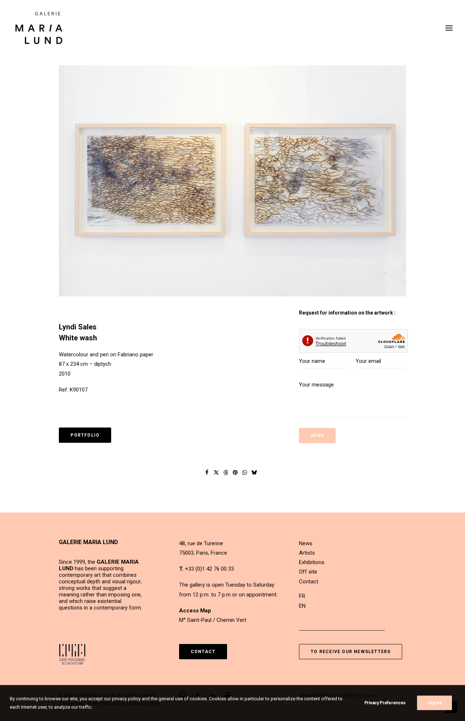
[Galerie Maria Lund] (38, 28)
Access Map (195, 610)
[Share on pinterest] (235, 472)
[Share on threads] (226, 472)
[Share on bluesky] (254, 472)
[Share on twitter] (216, 472)
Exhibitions (311, 562)
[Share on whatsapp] (244, 472)
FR (302, 596)
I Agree (434, 702)
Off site (308, 571)
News (305, 543)
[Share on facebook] (207, 472)
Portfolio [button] (85, 435)
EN (302, 606)
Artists (307, 553)
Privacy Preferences (385, 702)
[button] (232, 180)
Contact (308, 581)
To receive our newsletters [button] (351, 651)
